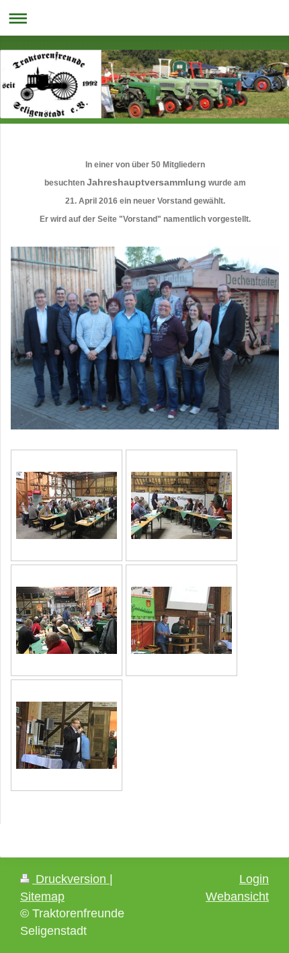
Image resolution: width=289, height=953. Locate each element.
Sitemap (42, 896)
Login (254, 879)
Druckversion (71, 879)
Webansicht (237, 896)
